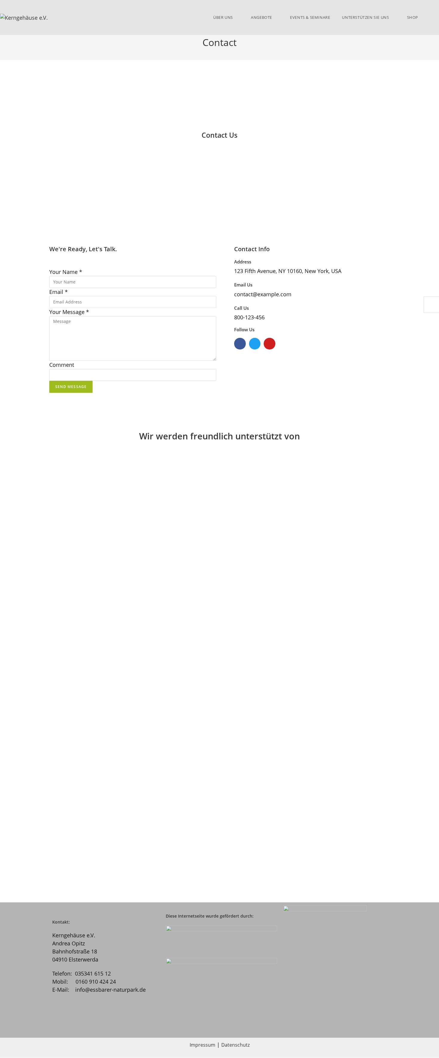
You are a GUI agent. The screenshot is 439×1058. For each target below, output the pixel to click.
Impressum (202, 1045)
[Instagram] (66, 1020)
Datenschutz (235, 1045)
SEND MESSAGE (71, 386)
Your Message (69, 311)
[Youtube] (269, 343)
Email (58, 291)
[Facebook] (98, 1020)
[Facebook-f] (239, 343)
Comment (61, 364)
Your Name (65, 271)
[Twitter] (254, 343)
